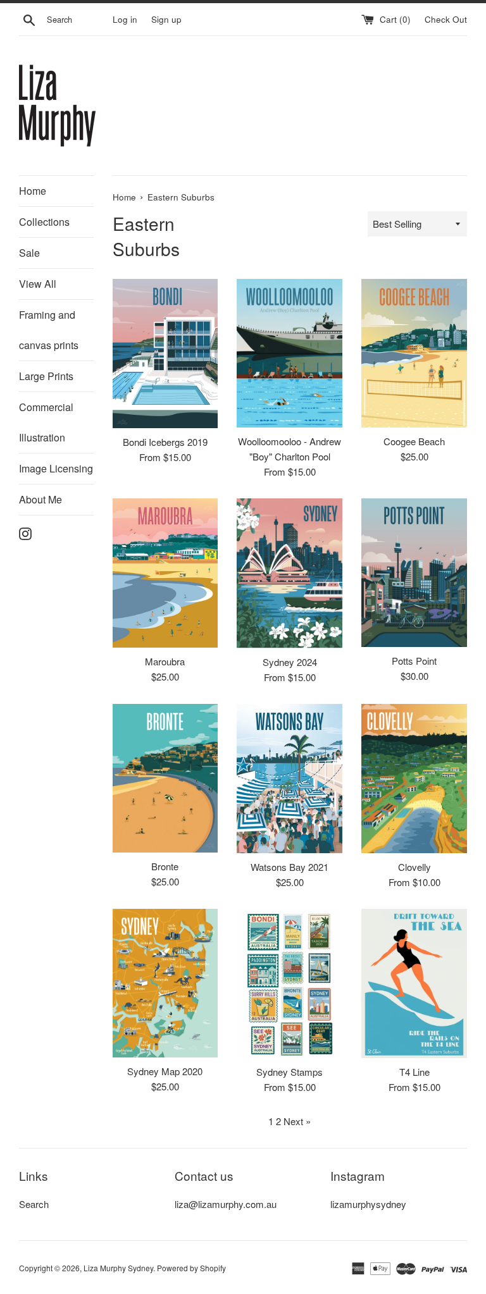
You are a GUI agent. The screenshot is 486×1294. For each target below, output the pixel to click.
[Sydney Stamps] (289, 983)
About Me (40, 499)
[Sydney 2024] (289, 573)
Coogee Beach (414, 441)
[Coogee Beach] (414, 353)
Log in (125, 19)
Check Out (446, 19)
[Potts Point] (414, 572)
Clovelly (414, 866)
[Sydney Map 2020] (165, 983)
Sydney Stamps (289, 1071)
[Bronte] (165, 778)
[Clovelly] (414, 779)
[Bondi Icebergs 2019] (165, 353)
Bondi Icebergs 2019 (165, 441)
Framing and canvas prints (48, 329)
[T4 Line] (414, 983)
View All (37, 283)
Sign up (166, 19)
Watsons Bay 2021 (289, 866)
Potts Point (414, 660)
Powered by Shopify (191, 1267)
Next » (297, 1121)
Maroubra (165, 661)
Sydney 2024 (290, 662)
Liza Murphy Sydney (118, 1267)
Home (32, 190)
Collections (44, 221)
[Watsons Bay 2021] (289, 778)
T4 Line (414, 1071)
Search (34, 1204)
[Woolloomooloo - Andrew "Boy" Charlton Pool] (289, 353)
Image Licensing (56, 468)
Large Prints (46, 376)
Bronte (164, 866)
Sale (29, 252)
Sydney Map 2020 (164, 1071)
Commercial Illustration (46, 422)
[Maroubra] (165, 573)
